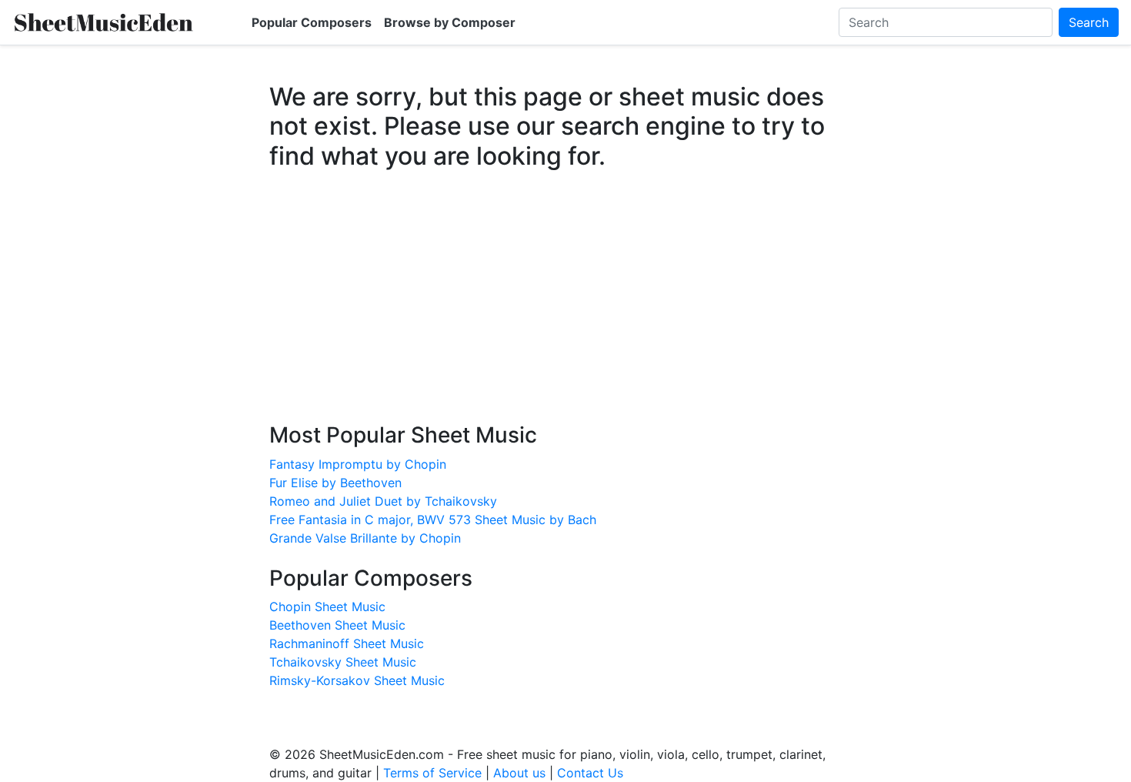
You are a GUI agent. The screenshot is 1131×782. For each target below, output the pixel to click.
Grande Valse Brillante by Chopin (365, 538)
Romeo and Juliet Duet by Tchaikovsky (383, 501)
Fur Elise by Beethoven (335, 482)
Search (1089, 22)
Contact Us (590, 772)
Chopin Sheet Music (327, 606)
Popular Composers (312, 22)
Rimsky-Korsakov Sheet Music (357, 680)
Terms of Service (432, 772)
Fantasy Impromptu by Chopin (357, 464)
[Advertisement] (565, 311)
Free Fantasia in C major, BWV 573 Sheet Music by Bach (432, 519)
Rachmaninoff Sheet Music (346, 643)
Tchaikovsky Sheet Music (342, 662)
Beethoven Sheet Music (337, 625)
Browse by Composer (449, 22)
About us (519, 772)
